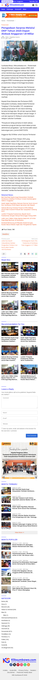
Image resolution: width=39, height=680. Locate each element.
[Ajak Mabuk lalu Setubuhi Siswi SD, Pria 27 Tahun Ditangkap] (6, 589)
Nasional (4, 623)
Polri (2, 642)
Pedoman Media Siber (24, 672)
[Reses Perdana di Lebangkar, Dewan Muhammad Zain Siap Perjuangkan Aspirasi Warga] (6, 546)
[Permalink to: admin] (2, 37)
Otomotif (4, 628)
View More (19, 532)
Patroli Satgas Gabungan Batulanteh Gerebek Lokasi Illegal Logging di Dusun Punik (24, 580)
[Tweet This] (24, 253)
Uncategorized (5, 648)
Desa (3, 604)
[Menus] (2, 5)
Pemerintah (5, 25)
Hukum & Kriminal (6, 609)
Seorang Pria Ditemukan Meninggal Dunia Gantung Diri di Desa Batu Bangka (24, 563)
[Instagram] (21, 665)
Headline (5, 234)
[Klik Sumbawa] (14, 5)
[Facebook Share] (21, 253)
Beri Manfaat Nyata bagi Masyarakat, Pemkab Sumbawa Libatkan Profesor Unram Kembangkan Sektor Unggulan (18, 199)
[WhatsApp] (25, 665)
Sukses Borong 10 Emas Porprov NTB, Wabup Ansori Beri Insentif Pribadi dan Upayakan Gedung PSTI (19, 209)
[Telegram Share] (32, 253)
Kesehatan (4, 620)
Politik (3, 639)
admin (7, 37)
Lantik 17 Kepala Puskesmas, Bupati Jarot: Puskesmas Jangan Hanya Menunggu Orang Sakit (18, 215)
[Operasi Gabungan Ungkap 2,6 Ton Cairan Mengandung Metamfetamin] (6, 525)
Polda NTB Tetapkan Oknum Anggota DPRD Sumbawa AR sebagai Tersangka (22, 571)
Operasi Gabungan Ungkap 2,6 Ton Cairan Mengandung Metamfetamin (24, 525)
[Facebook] (10, 665)
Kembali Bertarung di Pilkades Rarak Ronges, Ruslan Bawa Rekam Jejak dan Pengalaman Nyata (18, 223)
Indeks (5, 670)
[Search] (36, 5)
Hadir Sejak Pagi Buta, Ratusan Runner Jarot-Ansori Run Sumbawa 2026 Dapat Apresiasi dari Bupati (19, 204)
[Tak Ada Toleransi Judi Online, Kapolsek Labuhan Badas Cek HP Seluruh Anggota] (6, 499)
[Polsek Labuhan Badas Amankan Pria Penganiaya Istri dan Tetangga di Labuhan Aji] (6, 516)
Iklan (2, 612)
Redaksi (33, 670)
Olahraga (4, 626)
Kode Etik (13, 670)
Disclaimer (11, 672)
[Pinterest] (18, 665)
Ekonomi (4, 607)
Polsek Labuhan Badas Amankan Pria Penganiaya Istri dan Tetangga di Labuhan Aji (24, 516)
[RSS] (28, 665)
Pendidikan (4, 634)
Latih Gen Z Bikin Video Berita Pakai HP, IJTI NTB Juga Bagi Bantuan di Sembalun (18, 219)
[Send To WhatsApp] (36, 253)
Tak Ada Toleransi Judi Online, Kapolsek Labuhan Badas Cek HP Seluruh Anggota (24, 499)
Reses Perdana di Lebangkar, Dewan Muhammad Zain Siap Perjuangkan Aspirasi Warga (22, 545)
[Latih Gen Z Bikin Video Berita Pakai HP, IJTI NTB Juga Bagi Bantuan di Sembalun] (9, 305)
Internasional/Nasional (8, 618)
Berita (3, 601)
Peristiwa (4, 637)
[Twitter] (14, 665)
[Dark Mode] (33, 5)
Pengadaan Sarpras (15, 37)
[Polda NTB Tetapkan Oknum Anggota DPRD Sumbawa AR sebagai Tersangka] (6, 572)
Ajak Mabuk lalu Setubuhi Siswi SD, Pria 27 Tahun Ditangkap (24, 589)
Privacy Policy (23, 670)
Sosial (3, 645)
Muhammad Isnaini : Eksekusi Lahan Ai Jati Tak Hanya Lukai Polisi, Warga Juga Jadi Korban (23, 554)
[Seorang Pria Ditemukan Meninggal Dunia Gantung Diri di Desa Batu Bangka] (6, 563)
